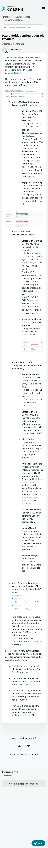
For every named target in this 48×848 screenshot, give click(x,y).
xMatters (6, 17)
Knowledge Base (22, 17)
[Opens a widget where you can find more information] (38, 843)
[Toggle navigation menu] (43, 8)
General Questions (14, 20)
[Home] (12, 8)
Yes (19, 746)
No (28, 746)
